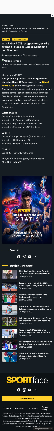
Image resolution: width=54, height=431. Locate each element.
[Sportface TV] (27, 210)
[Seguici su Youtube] (29, 256)
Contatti (7, 408)
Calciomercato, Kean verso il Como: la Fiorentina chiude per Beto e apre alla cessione (35, 320)
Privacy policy (45, 408)
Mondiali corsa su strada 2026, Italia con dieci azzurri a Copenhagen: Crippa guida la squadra (33, 298)
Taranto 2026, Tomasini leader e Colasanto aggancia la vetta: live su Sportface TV (35, 309)
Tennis (6, 39)
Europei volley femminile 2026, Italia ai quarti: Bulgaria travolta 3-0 (35, 284)
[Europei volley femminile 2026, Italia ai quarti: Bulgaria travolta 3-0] (9, 286)
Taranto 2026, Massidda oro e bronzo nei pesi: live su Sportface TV (34, 332)
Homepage (33, 408)
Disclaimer (19, 408)
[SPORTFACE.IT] (27, 380)
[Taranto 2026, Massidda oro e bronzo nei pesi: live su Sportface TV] (9, 333)
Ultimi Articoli (20, 39)
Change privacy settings (43, 428)
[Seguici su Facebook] (18, 256)
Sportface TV (27, 398)
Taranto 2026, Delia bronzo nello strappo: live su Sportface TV (34, 354)
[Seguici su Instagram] (24, 256)
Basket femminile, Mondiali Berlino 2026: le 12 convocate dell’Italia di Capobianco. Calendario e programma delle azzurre (35, 345)
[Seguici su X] (35, 256)
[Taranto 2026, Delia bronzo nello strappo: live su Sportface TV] (9, 357)
